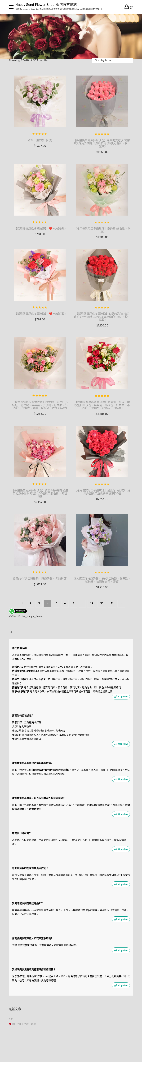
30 (101, 603)
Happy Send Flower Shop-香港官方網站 (46, 5)
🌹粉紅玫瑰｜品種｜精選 (22, 1024)
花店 (11, 1019)
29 (91, 603)
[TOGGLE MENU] (11, 6)
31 (111, 603)
